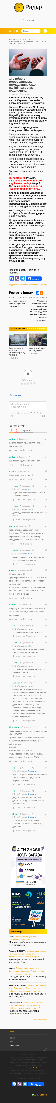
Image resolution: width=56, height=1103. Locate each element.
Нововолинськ (34, 285)
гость (30, 509)
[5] (33, 328)
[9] (42, 328)
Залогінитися (15, 395)
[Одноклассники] (41, 293)
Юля (29, 489)
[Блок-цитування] (31, 412)
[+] (11, 416)
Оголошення (14, 1046)
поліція (44, 285)
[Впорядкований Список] (24, 412)
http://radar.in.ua (38, 1068)
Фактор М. (32, 771)
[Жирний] (11, 412)
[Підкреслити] (18, 412)
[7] (37, 328)
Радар (33, 7)
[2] (27, 328)
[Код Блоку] (34, 412)
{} (41, 413)
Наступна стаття (37, 297)
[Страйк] (21, 412)
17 (22, 94)
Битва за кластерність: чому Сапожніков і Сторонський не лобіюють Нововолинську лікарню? (27, 954)
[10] (44, 328)
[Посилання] (37, 412)
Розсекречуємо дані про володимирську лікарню (17, 351)
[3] (29, 328)
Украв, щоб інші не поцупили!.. (37, 349)
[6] (35, 328)
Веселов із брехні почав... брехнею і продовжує (17, 303)
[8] (40, 328)
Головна (14, 39)
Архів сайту (29, 21)
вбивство (23, 285)
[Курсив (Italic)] (14, 412)
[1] (25, 328)
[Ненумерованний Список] (27, 412)
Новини (23, 39)
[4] (31, 328)
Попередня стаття (19, 297)
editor (30, 646)
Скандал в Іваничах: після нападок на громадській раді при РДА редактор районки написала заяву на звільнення (38, 310)
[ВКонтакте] (37, 293)
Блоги (11, 1042)
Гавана (30, 629)
